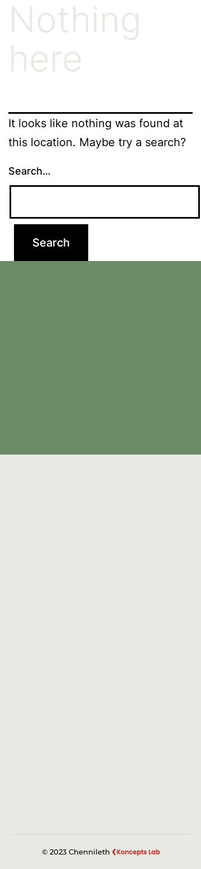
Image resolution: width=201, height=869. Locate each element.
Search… (29, 171)
